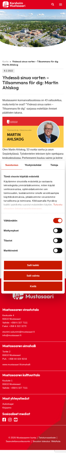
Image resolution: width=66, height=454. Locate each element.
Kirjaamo (6, 407)
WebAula (55, 441)
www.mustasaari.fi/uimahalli (16, 364)
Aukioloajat (7, 404)
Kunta (5, 61)
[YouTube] (15, 419)
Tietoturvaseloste (47, 437)
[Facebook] (4, 419)
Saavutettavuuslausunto (18, 441)
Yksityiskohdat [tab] (33, 164)
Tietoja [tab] (54, 164)
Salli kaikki (33, 265)
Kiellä (33, 286)
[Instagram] (10, 419)
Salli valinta (33, 275)
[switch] (57, 230)
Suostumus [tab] (11, 164)
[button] (61, 4)
